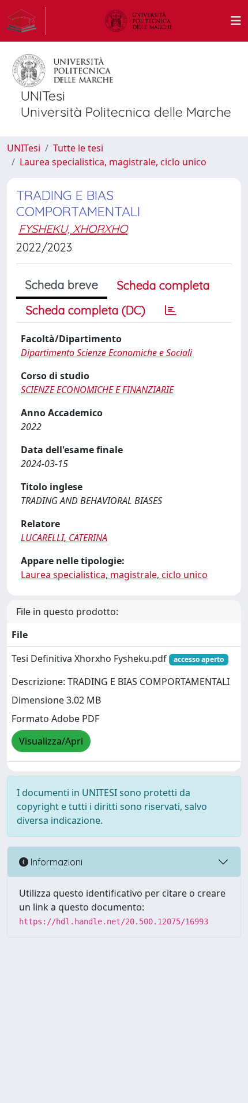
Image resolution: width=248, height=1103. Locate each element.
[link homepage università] (138, 21)
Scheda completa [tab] (163, 285)
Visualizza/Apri (51, 741)
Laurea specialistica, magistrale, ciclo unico (113, 162)
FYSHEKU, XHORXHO (72, 228)
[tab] (170, 310)
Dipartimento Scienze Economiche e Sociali (106, 352)
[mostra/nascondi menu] (236, 21)
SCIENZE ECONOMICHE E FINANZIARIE (97, 389)
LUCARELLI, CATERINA (64, 537)
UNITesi (23, 148)
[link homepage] (26, 21)
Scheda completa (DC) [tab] (85, 310)
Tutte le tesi (78, 148)
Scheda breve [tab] (61, 284)
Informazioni (55, 862)
